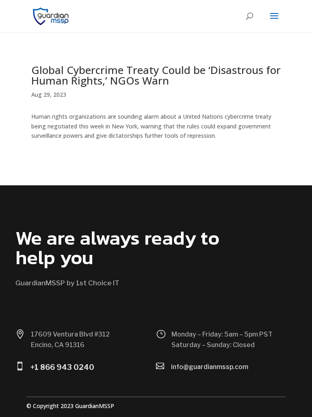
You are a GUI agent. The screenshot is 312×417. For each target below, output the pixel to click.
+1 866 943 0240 (62, 367)
